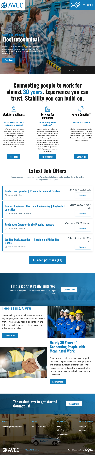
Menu (90, 5)
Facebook (82, 426)
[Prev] (64, 70)
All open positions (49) (47, 260)
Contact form (69, 289)
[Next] (91, 70)
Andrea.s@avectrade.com (12, 426)
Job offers (60, 430)
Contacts (60, 441)
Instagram (82, 430)
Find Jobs (9, 60)
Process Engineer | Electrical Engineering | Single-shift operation (35, 207)
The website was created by (76, 450)
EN (78, 6)
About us (60, 437)
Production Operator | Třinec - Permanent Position (32, 191)
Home (59, 426)
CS (73, 3)
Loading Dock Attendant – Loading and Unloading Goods (32, 241)
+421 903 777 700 (39, 426)
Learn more (82, 195)
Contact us (81, 156)
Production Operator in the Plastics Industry (29, 224)
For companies (47, 156)
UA (73, 6)
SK (78, 3)
